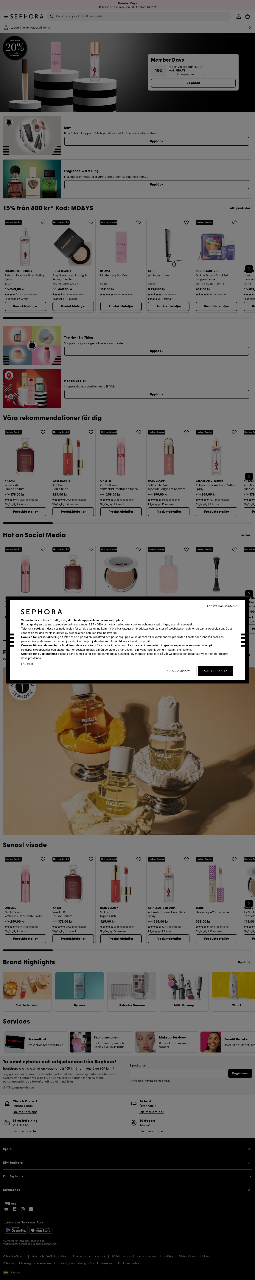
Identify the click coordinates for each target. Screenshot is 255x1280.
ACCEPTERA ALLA (215, 670)
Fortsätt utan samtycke (222, 606)
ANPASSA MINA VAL (179, 670)
